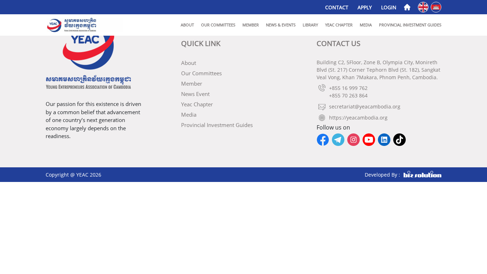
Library (310, 24)
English (424, 6)
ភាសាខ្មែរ (436, 6)
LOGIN (388, 7)
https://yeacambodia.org (358, 117)
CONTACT (336, 7)
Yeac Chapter (339, 24)
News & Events (281, 24)
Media (366, 24)
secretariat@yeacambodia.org (364, 106)
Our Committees (218, 24)
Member (250, 24)
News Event (195, 93)
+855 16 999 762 (348, 88)
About (187, 24)
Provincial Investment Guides (410, 24)
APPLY (365, 7)
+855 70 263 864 (348, 95)
